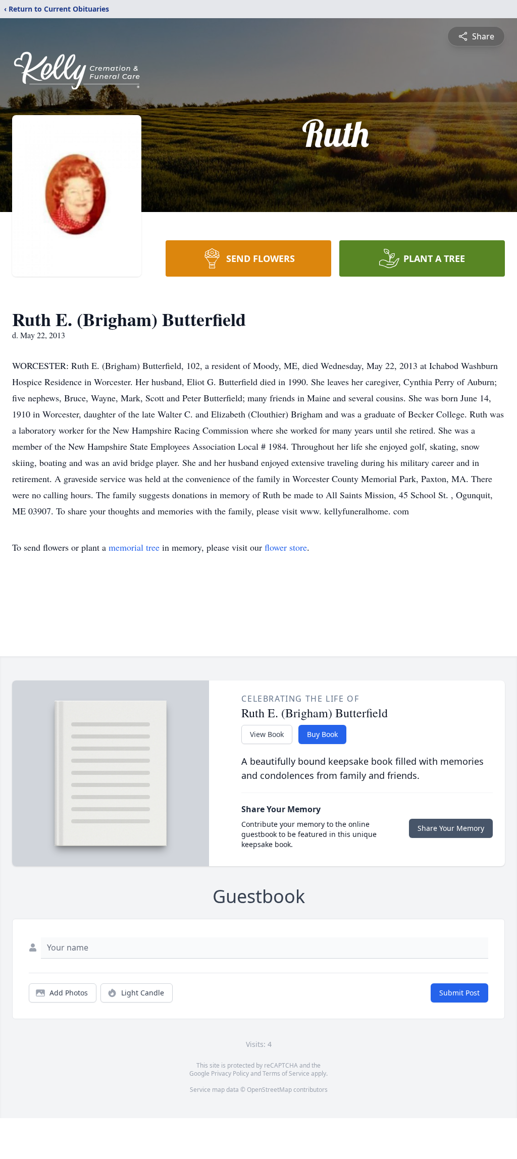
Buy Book (322, 734)
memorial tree (134, 547)
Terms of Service (286, 1073)
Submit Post (459, 992)
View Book (267, 734)
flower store (286, 547)
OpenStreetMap (269, 1089)
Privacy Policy (230, 1073)
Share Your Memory (451, 828)
